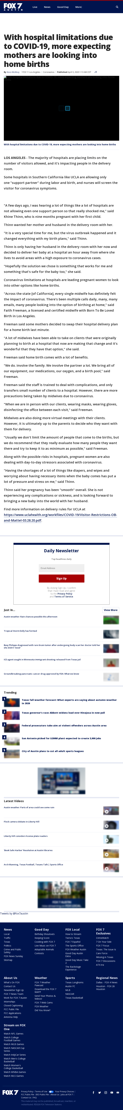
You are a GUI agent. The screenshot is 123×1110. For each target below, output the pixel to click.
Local (6, 934)
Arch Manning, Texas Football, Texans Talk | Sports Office (33, 864)
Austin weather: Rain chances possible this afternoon (30, 616)
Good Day (42, 929)
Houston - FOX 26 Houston (105, 988)
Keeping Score (42, 937)
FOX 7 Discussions (105, 960)
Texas (7, 941)
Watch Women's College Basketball (13, 1067)
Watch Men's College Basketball (15, 1060)
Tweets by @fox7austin (14, 913)
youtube (111, 1092)
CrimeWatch (102, 937)
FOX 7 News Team (13, 993)
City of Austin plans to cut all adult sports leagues (53, 751)
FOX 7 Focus (102, 945)
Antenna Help (11, 1016)
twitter (99, 1092)
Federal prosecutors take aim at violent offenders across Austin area (64, 725)
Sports (70, 978)
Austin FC (70, 986)
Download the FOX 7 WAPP (45, 990)
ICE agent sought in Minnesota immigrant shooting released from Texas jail (42, 659)
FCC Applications (12, 1013)
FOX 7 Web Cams (44, 1002)
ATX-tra (100, 964)
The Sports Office (74, 945)
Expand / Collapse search (117, 7)
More (78, 6)
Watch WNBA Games (15, 1072)
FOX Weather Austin (75, 949)
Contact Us (9, 986)
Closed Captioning (13, 1005)
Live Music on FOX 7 (45, 945)
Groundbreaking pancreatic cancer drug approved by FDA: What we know (41, 673)
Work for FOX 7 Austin (15, 997)
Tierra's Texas (72, 937)
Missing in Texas (104, 957)
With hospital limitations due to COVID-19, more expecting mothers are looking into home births (60, 144)
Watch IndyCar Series (15, 1054)
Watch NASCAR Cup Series (14, 1049)
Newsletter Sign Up (14, 990)
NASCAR (69, 993)
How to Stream (73, 934)
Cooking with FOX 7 (45, 941)
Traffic (7, 937)
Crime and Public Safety (12, 951)
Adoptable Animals (44, 949)
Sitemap (8, 959)
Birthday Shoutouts (45, 934)
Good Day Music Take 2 (76, 961)
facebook (93, 1092)
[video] (111, 810)
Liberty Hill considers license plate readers (26, 836)
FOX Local (72, 929)
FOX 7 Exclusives (103, 931)
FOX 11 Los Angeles (31, 72)
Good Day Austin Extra (74, 955)
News (8, 929)
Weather (41, 978)
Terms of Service (63, 596)
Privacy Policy (64, 593)
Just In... (9, 610)
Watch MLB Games (14, 1044)
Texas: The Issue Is (106, 949)
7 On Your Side (103, 941)
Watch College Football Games (12, 1039)
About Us (10, 978)
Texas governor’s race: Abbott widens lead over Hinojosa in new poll (63, 712)
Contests (39, 953)
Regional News (107, 978)
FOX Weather (41, 1006)
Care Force (101, 953)
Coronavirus (48, 72)
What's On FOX (12, 982)
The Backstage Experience (73, 968)
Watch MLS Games (14, 1075)
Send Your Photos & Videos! (45, 997)
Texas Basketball (74, 997)
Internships (9, 1001)
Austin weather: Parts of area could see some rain (29, 807)
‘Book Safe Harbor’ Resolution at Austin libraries (28, 850)
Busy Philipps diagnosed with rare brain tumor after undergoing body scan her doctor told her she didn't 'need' (52, 646)
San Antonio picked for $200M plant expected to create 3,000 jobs (61, 738)
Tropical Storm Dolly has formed (20, 630)
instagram (105, 1092)
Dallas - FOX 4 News (106, 982)
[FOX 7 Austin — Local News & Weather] (14, 7)
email (117, 1092)
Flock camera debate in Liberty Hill (21, 821)
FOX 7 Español (72, 941)
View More (111, 610)
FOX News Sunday (13, 956)
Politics (7, 945)
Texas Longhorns (74, 982)
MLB (67, 990)
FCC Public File (11, 1009)
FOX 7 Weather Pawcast (42, 984)
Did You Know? (42, 1010)
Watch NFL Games (13, 1033)
